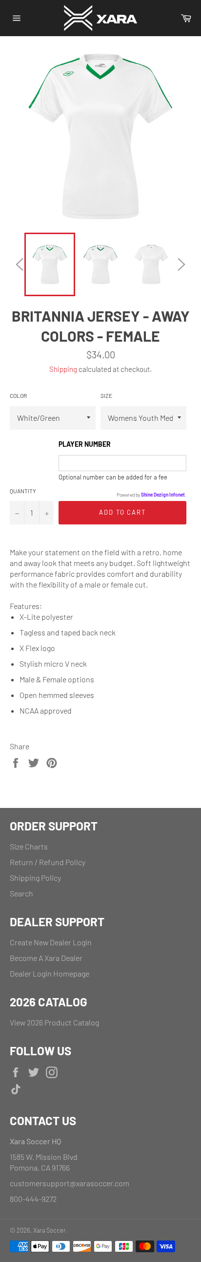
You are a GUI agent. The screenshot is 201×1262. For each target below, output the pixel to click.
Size (106, 395)
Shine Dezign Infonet (163, 495)
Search (21, 893)
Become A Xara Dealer (46, 957)
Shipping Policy (35, 877)
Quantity (23, 490)
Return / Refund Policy (47, 862)
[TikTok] (95, 1090)
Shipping (63, 369)
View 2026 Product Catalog (54, 1022)
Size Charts (29, 846)
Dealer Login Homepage (49, 973)
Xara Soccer (49, 1230)
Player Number (85, 444)
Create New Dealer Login (51, 942)
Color (18, 395)
